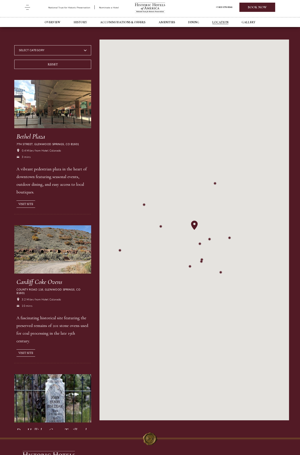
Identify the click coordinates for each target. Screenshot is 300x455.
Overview (52, 22)
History (80, 22)
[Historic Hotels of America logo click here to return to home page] (150, 8)
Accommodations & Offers (122, 22)
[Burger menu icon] (27, 7)
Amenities (167, 22)
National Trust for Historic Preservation (69, 7)
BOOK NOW (257, 7)
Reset (53, 64)
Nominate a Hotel (109, 7)
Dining (193, 22)
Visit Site (25, 204)
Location (220, 22)
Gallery (248, 22)
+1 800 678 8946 (224, 7)
